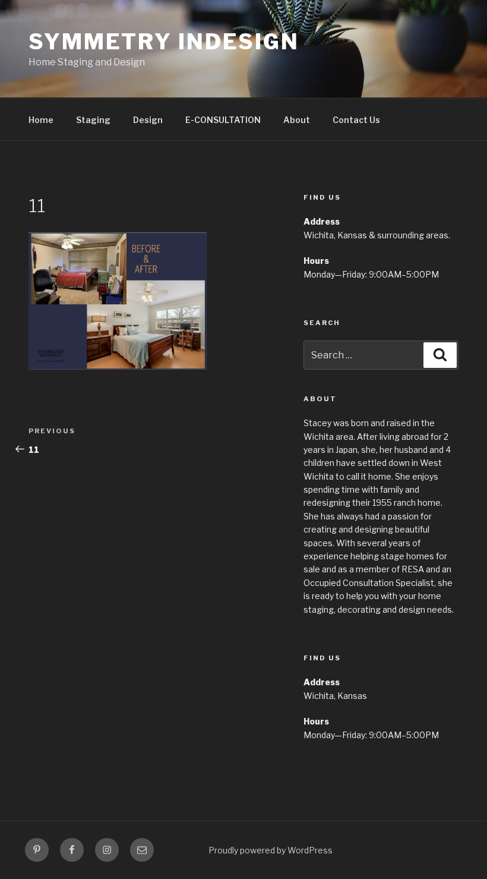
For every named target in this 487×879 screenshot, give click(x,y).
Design (148, 120)
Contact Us (356, 120)
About (296, 120)
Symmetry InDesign (164, 42)
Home (41, 120)
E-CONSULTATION (223, 120)
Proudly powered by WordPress (270, 850)
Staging (93, 120)
